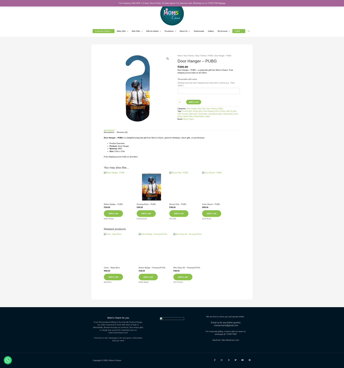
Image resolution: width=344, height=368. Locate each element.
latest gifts (193, 114)
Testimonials (199, 31)
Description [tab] (109, 132)
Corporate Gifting (102, 31)
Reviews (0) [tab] (122, 132)
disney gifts (197, 111)
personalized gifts (215, 114)
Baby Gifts (121, 31)
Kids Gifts (136, 31)
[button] (249, 31)
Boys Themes (201, 56)
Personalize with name (187, 79)
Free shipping (208, 111)
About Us (183, 31)
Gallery (211, 31)
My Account (222, 31)
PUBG (210, 56)
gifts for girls (231, 111)
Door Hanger (192, 109)
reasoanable (228, 114)
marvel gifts (202, 114)
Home (180, 56)
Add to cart (193, 102)
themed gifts (199, 116)
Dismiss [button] (222, 3)
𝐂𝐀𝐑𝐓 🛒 (239, 31)
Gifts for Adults (152, 31)
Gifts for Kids (183, 114)
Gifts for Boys (220, 111)
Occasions (169, 31)
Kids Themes (189, 56)
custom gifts (187, 111)
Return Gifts (188, 116)
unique (207, 116)
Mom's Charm (188, 119)
